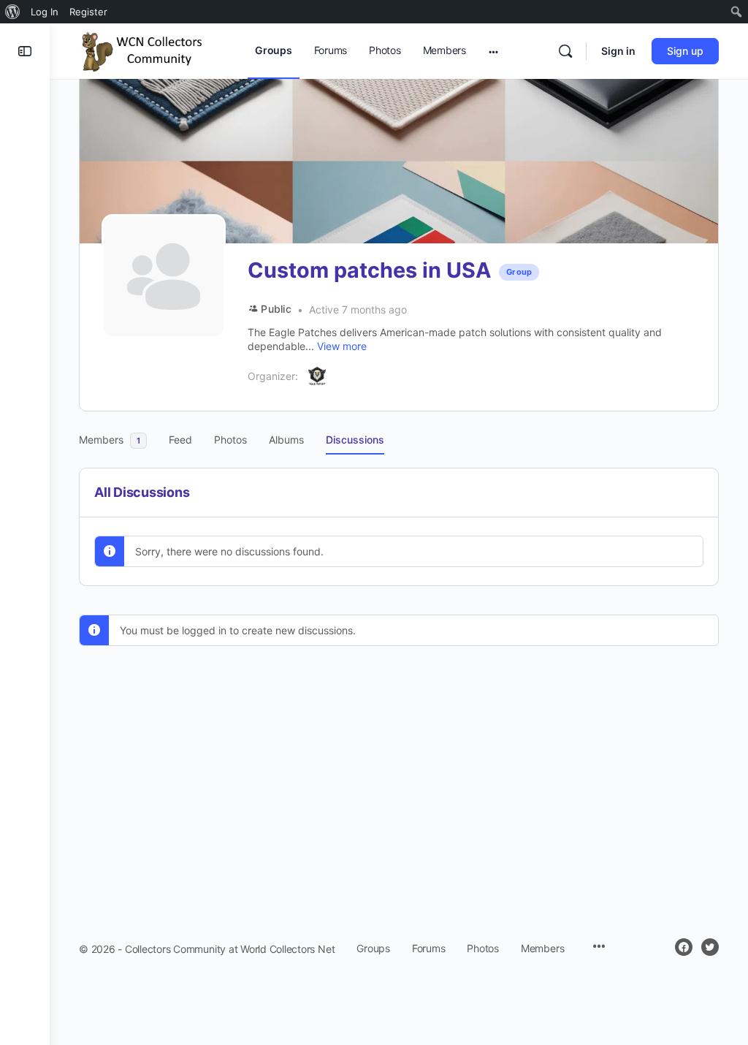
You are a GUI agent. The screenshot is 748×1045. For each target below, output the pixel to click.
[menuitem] (13, 11)
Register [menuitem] (88, 12)
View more (342, 346)
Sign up (685, 51)
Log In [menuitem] (44, 12)
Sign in (618, 51)
